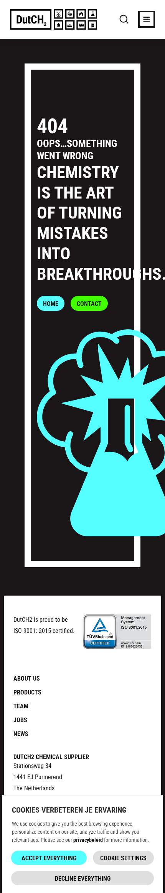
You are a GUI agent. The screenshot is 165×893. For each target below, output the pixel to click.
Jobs (20, 720)
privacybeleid (88, 839)
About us (26, 678)
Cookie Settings (123, 858)
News (20, 733)
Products (27, 692)
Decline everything (83, 878)
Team (20, 706)
